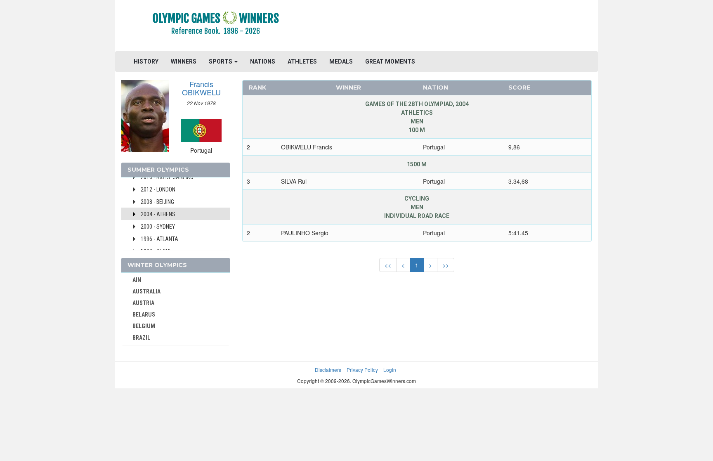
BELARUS (143, 314)
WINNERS (183, 61)
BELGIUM (143, 326)
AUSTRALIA (146, 291)
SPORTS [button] (221, 61)
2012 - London (158, 189)
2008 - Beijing (157, 202)
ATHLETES (302, 61)
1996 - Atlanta (159, 239)
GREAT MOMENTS (390, 61)
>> (445, 265)
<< (388, 265)
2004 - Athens (158, 214)
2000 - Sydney (158, 226)
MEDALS (341, 61)
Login (389, 369)
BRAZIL (141, 337)
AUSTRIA (143, 303)
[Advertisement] (457, 26)
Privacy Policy (362, 369)
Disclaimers (328, 369)
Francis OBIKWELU (201, 87)
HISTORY (146, 61)
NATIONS (262, 61)
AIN (136, 280)
